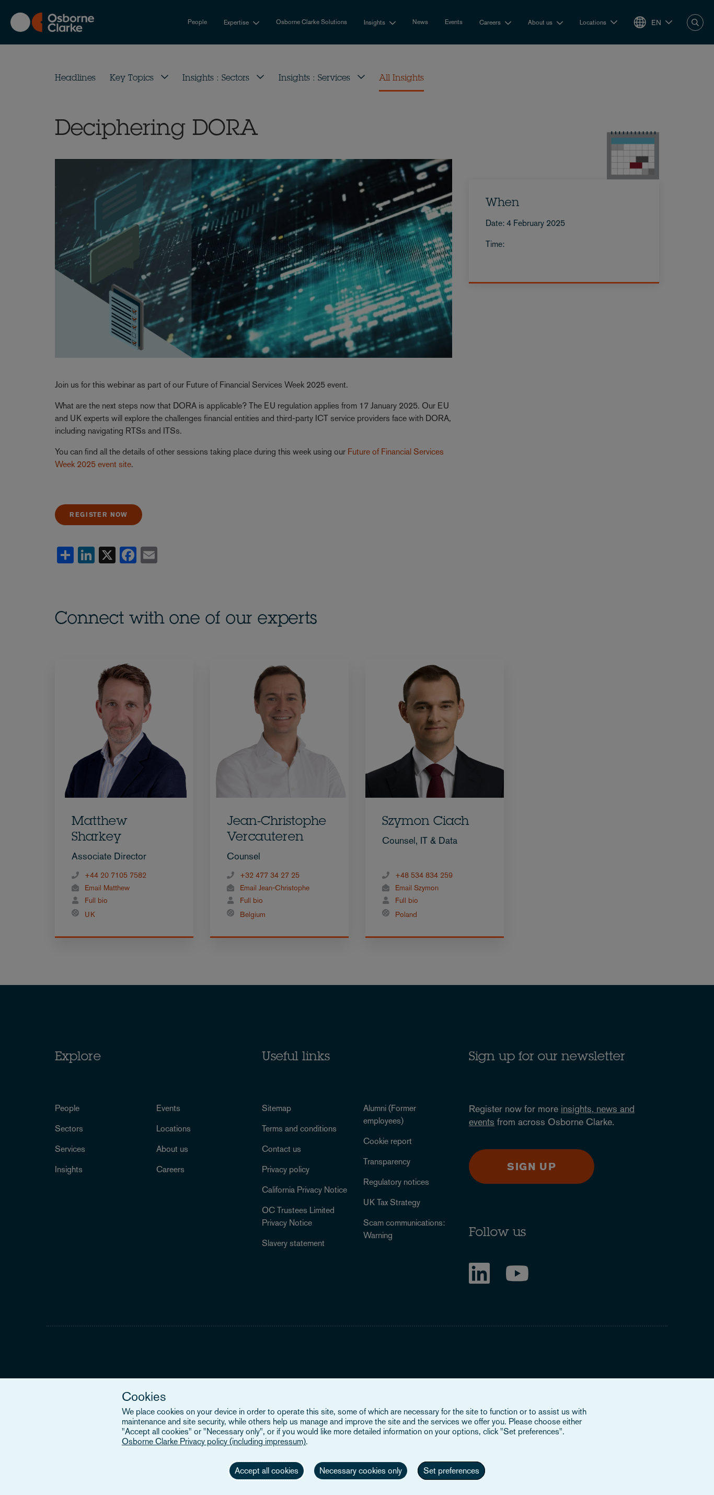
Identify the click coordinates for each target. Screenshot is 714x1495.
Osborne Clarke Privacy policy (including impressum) (214, 1441)
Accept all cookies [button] (266, 1471)
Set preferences (451, 1471)
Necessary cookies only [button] (360, 1471)
